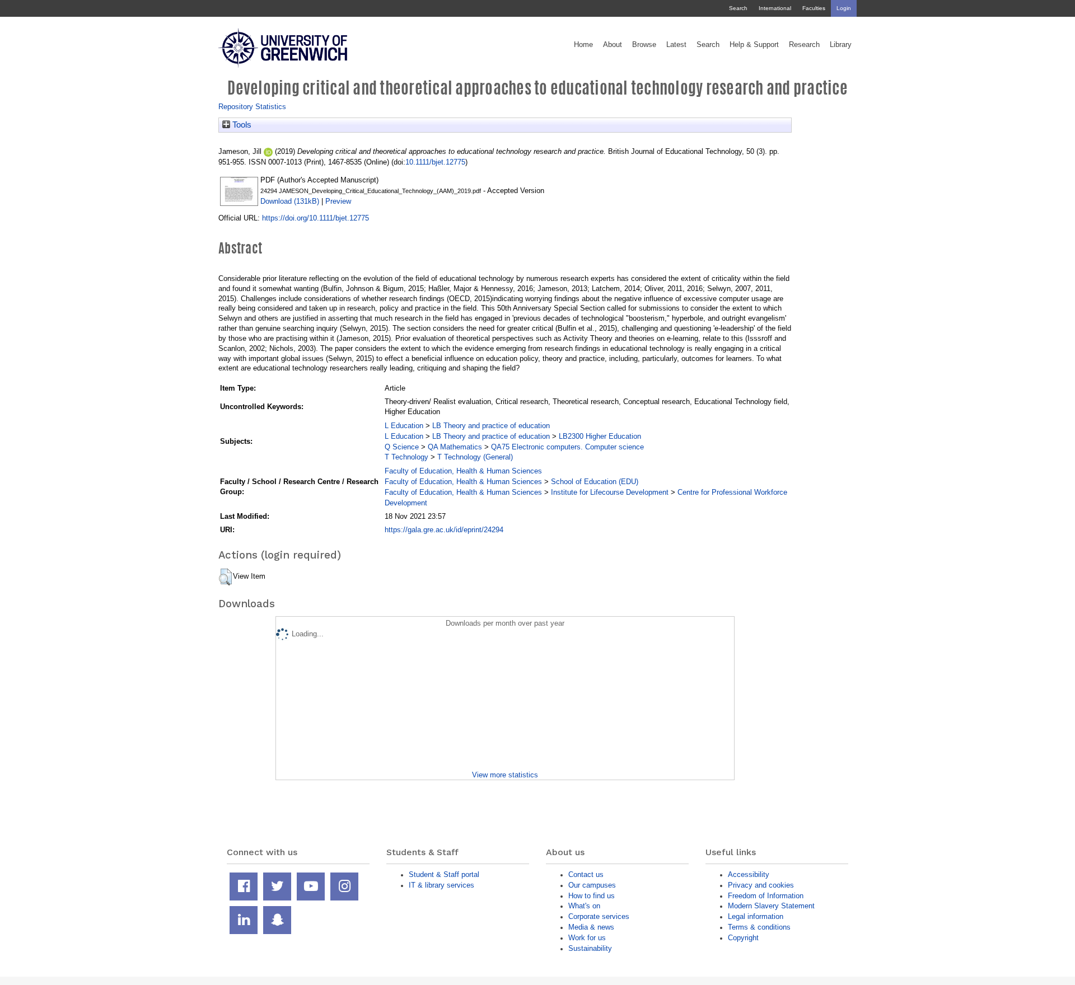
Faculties (813, 8)
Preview (338, 201)
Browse (644, 45)
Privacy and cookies (761, 885)
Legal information (755, 916)
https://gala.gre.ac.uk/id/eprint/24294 (444, 530)
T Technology (406, 457)
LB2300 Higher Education (600, 436)
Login (843, 8)
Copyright (743, 938)
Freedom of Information (765, 896)
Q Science (402, 447)
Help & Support (754, 45)
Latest (676, 45)
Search (738, 8)
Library (841, 45)
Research (804, 45)
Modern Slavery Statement (771, 906)
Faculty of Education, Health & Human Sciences (463, 471)
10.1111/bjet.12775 (435, 162)
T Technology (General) (475, 457)
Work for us (587, 938)
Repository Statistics (252, 106)
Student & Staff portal (444, 874)
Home (583, 45)
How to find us (591, 896)
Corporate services (598, 916)
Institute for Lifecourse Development (610, 492)
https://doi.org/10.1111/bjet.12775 (315, 218)
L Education (404, 425)
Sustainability (590, 948)
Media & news (591, 927)
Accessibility (748, 874)
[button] (225, 577)
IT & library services (441, 885)
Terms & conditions (759, 927)
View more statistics (505, 775)
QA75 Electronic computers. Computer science (567, 447)
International (775, 8)
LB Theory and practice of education (491, 425)
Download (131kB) (289, 201)
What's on (584, 906)
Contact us (586, 874)
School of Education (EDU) (594, 481)
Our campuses (592, 885)
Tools (240, 124)
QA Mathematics (455, 447)
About (612, 45)
